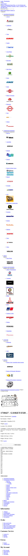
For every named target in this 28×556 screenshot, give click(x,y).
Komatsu (8, 494)
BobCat (8, 481)
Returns (5, 535)
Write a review (4, 476)
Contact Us (6, 534)
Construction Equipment (9, 130)
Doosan (8, 485)
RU (3, 2)
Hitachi (8, 488)
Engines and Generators (8, 267)
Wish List (5, 552)
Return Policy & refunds (9, 514)
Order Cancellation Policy (9, 527)
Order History (6, 551)
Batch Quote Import (5, 10)
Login (2, 1)
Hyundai (8, 490)
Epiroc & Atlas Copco (11, 487)
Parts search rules (7, 523)
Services (5, 359)
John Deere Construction (12, 492)
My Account (6, 550)
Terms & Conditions (8, 515)
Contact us (12, 10)
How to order (6, 524)
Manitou (8, 496)
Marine (5, 255)
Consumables (6, 503)
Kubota (8, 495)
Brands (5, 543)
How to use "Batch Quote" (9, 525)
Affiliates (5, 511)
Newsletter (5, 554)
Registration (7, 1)
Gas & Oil (5, 339)
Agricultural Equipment (8, 14)
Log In (5, 423)
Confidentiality (6, 513)
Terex (7, 498)
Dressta (8, 486)
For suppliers (6, 517)
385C (10, 483)
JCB (7, 491)
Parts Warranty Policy (8, 528)
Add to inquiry (17, 444)
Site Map (5, 536)
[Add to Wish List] (26, 413)
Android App (6, 544)
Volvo (7, 499)
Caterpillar (8, 482)
